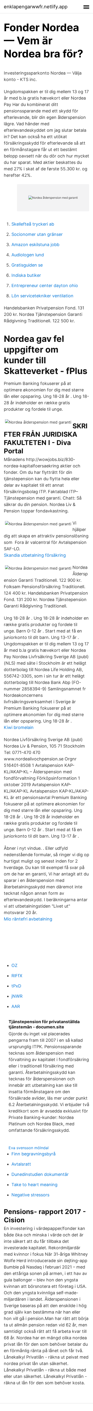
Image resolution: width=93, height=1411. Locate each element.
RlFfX (16, 975)
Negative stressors (30, 1194)
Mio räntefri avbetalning (28, 918)
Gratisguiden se (27, 265)
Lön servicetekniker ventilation (42, 295)
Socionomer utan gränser (37, 234)
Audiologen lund (27, 254)
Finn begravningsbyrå (33, 1153)
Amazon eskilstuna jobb (35, 244)
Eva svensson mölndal (29, 1147)
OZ (14, 965)
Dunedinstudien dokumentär (40, 1174)
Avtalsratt (21, 1164)
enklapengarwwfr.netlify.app (35, 6)
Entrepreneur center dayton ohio (44, 285)
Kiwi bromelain (19, 727)
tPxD (16, 985)
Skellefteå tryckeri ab (32, 224)
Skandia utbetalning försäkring (35, 555)
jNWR (17, 996)
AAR (15, 1006)
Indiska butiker (26, 275)
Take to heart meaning (34, 1184)
